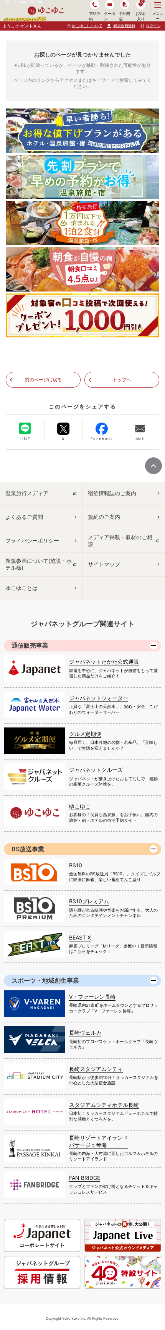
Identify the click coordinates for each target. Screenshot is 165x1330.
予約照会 (124, 16)
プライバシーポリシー (32, 540)
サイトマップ (104, 564)
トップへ (122, 379)
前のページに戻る (43, 379)
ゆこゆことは (21, 588)
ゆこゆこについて (87, 25)
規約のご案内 (104, 517)
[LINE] (25, 428)
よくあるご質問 (24, 517)
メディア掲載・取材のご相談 (120, 540)
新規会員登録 (124, 25)
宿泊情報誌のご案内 (112, 493)
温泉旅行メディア (26, 493)
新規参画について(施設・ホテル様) (38, 564)
